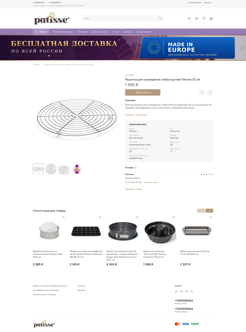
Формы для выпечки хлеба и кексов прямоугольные (69, 64)
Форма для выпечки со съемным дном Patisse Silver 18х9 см (48, 254)
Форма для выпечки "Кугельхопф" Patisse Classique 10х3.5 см (154, 254)
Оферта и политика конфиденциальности (50, 286)
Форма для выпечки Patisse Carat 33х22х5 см (194, 252)
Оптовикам (82, 31)
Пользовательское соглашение (46, 290)
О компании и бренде (63, 31)
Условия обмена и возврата (44, 294)
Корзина (207, 2)
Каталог (43, 31)
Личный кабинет (195, 2)
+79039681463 (55, 2)
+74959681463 (39, 2)
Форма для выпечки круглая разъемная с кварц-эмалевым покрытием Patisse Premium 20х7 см (122, 255)
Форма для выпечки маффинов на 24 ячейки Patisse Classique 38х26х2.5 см (86, 254)
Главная (36, 64)
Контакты (127, 31)
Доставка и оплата (100, 31)
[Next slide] (117, 117)
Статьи (116, 31)
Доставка (81, 290)
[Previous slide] (37, 117)
